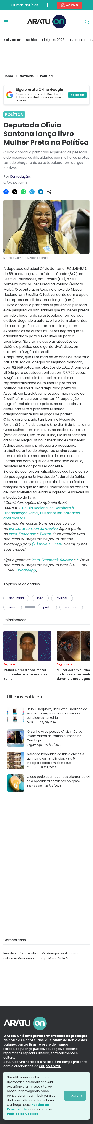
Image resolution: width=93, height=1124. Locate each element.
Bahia (31, 39)
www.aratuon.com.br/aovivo (33, 528)
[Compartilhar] (49, 191)
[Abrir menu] (6, 21)
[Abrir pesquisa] (87, 21)
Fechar (75, 1095)
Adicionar (77, 95)
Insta (13, 533)
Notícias (27, 76)
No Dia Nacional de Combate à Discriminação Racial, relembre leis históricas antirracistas (41, 513)
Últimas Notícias (24, 5)
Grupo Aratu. (50, 1066)
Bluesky (66, 559)
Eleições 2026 (53, 39)
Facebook (27, 533)
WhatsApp (27, 570)
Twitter (45, 533)
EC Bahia (77, 39)
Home (8, 76)
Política (46, 76)
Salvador (12, 39)
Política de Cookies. (23, 1114)
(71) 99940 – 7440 (47, 544)
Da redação (20, 176)
